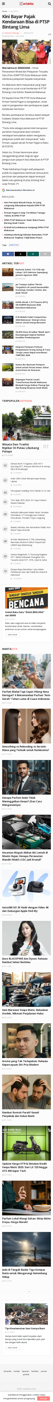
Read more (14, 634)
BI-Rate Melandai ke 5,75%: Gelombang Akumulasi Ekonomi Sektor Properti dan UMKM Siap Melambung (28, 542)
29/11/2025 (7, 1175)
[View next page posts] (29, 1291)
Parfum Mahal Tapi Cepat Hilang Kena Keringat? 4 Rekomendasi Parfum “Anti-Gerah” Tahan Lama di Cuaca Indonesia (26, 695)
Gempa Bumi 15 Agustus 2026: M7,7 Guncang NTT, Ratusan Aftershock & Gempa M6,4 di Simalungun (30, 466)
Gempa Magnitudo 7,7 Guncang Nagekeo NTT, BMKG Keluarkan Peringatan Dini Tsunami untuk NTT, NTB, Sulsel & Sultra (29, 557)
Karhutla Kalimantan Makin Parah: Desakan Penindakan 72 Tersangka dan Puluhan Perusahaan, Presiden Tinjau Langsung (30, 515)
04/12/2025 (7, 1226)
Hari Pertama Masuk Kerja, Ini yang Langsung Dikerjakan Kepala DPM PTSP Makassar (24, 205)
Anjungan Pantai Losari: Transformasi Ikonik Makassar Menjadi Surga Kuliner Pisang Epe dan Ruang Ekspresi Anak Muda (32, 383)
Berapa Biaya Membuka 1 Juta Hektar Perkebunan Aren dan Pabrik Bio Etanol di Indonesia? (29, 572)
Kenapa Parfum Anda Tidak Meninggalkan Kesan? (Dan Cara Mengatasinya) (22, 801)
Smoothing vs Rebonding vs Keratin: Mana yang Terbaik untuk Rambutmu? (25, 748)
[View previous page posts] (24, 1291)
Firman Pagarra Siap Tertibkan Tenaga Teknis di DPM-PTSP (24, 214)
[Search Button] (49, 3)
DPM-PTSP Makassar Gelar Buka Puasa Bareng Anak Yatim (24, 221)
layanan (25, 1371)
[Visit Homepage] (26, 3)
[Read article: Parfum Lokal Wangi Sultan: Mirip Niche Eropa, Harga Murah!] (26, 1198)
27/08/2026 (21, 279)
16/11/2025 (7, 754)
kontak (17, 1371)
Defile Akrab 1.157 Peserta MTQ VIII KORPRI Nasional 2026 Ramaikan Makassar (32, 305)
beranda (7, 1371)
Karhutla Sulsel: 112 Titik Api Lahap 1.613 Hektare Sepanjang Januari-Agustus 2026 (32, 272)
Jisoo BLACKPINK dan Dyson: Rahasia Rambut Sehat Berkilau (24, 960)
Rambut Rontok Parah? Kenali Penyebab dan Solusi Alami (20, 1114)
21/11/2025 (7, 966)
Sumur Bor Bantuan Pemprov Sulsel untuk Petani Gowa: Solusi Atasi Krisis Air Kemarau (32, 367)
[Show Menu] (3, 3)
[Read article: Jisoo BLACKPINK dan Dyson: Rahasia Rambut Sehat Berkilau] (26, 938)
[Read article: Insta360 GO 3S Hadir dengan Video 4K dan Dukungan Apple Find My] (26, 887)
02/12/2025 (7, 1069)
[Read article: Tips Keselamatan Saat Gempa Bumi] (26, 1314)
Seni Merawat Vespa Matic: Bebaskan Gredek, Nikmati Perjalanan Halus (25, 1011)
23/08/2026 (21, 392)
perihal (26, 1374)
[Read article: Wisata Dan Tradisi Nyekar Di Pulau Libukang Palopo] (26, 423)
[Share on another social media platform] (45, 254)
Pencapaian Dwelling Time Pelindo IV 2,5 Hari (30, 490)
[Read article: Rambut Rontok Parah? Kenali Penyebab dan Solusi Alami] (26, 1092)
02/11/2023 (10, 619)
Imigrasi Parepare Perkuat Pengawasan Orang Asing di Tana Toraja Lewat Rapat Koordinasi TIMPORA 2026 (33, 351)
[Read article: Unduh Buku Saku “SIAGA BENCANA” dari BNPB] (26, 598)
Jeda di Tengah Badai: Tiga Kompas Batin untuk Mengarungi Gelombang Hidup (24, 1273)
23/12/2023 (10, 1332)
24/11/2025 (7, 1120)
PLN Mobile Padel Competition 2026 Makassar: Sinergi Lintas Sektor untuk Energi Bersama (31, 320)
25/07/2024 (7, 915)
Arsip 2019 (13, 11)
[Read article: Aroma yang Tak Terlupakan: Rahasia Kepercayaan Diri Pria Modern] (26, 1040)
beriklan (35, 1371)
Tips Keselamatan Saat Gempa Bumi (25, 1328)
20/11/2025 (7, 1281)
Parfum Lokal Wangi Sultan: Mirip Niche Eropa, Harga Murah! (26, 1220)
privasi (44, 1371)
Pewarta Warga (12, 33)
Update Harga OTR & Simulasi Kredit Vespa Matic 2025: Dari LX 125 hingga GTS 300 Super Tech (24, 1167)
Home (4, 11)
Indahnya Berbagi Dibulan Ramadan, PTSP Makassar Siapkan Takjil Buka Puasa (26, 236)
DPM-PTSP (14, 245)
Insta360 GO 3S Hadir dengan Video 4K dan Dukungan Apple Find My (25, 909)
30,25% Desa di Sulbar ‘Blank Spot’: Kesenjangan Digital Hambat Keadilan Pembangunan (33, 335)
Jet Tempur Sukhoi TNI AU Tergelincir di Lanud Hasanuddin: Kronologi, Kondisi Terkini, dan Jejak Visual (32, 288)
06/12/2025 (7, 1017)
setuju (43, 1398)
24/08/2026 (21, 326)
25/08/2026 (21, 296)
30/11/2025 (7, 703)
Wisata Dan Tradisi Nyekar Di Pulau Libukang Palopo (20, 447)
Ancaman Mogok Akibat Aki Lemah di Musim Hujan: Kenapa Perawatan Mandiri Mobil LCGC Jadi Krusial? (25, 856)
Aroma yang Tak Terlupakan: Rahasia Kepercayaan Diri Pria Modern (25, 1062)
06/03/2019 (28, 33)
